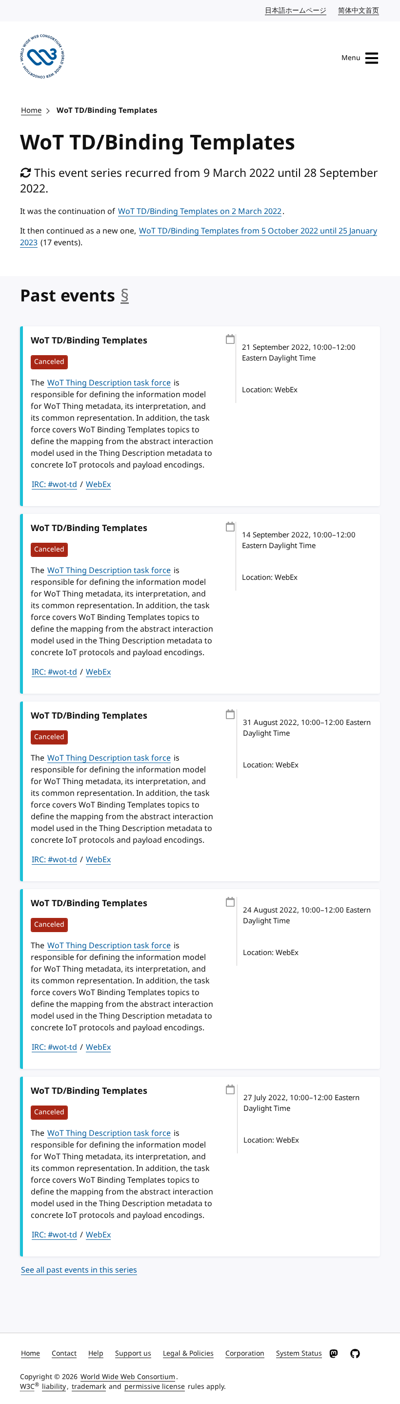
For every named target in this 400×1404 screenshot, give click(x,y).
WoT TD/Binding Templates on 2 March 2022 (199, 211)
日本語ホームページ (296, 10)
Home (31, 110)
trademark (89, 1387)
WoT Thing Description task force (109, 383)
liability (54, 1387)
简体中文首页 (359, 10)
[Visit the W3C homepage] (42, 58)
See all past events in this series (79, 1270)
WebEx (98, 484)
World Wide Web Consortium (127, 1377)
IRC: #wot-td (54, 484)
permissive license (154, 1387)
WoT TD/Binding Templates (107, 110)
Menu (350, 58)
